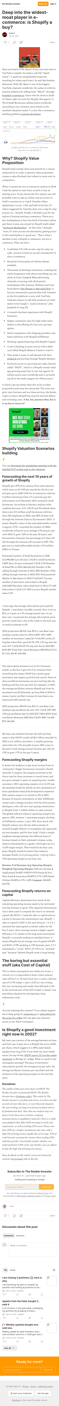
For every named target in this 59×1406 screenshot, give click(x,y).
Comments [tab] (9, 1235)
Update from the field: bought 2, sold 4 (20, 1303)
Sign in (53, 4)
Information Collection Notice (29, 1196)
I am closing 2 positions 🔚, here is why (22, 1279)
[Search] (54, 1270)
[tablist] (14, 1235)
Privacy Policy (50, 1196)
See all (7, 1348)
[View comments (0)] (14, 42)
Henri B (12, 33)
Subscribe (43, 4)
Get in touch (17, 1159)
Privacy (25, 1386)
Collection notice (45, 1386)
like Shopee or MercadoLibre (35, 289)
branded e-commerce (13, 95)
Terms (33, 1386)
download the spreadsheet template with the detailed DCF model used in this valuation (29, 467)
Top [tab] (5, 1270)
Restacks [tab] (20, 1235)
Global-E (11, 359)
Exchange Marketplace (14, 228)
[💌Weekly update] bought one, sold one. (20, 1326)
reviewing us (30, 1014)
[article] (29, 1286)
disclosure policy (24, 1096)
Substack (16, 1400)
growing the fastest (31, 114)
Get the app (43, 1393)
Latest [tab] (12, 1270)
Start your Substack (22, 1393)
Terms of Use (42, 1193)
